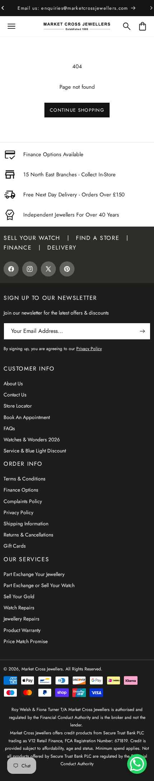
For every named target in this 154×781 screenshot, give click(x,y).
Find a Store (97, 238)
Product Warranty (22, 630)
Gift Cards (15, 545)
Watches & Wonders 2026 (32, 439)
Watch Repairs (19, 607)
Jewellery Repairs (21, 618)
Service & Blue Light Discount (35, 450)
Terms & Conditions (24, 478)
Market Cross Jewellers (42, 669)
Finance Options (21, 489)
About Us (13, 383)
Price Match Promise (26, 641)
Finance (18, 247)
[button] (11, 26)
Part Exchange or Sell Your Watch (39, 585)
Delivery (62, 247)
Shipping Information (26, 523)
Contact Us (15, 394)
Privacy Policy (18, 512)
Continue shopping (77, 110)
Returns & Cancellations (28, 534)
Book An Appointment (27, 417)
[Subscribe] (142, 331)
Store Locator (18, 405)
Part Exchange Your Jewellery (34, 574)
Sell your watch (32, 238)
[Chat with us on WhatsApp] (137, 764)
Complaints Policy (23, 501)
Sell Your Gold (19, 596)
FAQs (9, 428)
